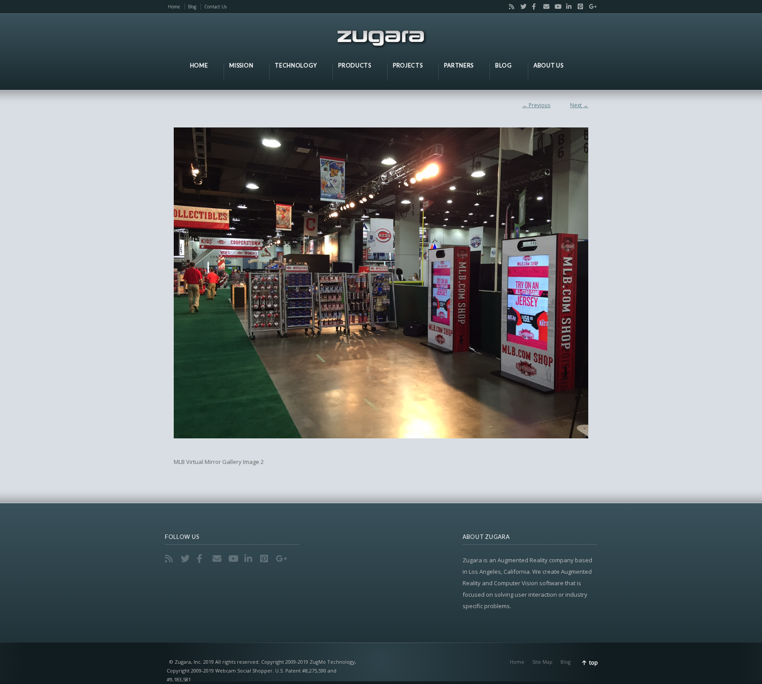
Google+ (589, 6)
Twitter (521, 6)
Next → (579, 105)
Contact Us (215, 7)
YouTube (556, 6)
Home (174, 7)
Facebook (533, 6)
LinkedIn (567, 6)
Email (544, 6)
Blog (192, 7)
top (593, 662)
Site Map (542, 661)
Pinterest (578, 6)
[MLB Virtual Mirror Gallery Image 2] (381, 282)
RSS (510, 6)
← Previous (536, 105)
